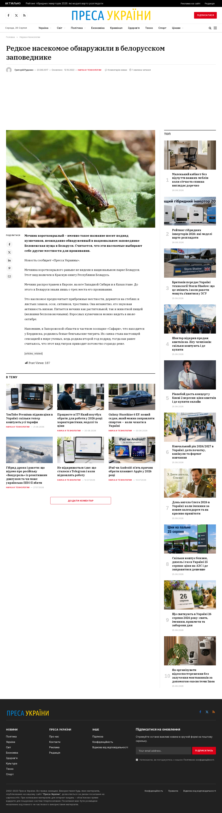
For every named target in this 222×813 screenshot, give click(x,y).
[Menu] (215, 28)
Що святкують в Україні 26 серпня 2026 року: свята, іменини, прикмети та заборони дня (191, 619)
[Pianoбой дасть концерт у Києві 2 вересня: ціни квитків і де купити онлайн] (190, 374)
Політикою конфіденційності (198, 759)
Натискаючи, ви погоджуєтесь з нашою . (177, 759)
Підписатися (205, 15)
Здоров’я (134, 27)
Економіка (98, 27)
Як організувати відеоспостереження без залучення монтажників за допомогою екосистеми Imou (193, 675)
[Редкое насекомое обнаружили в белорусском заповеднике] (80, 179)
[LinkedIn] (9, 260)
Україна (43, 27)
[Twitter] (9, 252)
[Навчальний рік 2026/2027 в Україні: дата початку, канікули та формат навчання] (190, 427)
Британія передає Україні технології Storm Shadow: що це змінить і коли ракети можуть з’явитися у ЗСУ (193, 287)
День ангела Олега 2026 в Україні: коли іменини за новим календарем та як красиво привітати (191, 507)
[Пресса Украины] (111, 15)
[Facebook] (9, 244)
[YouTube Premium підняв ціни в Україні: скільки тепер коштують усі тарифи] (29, 397)
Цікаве (176, 27)
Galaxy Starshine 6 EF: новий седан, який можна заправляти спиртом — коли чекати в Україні (132, 420)
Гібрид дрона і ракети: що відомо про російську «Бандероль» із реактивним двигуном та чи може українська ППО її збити (26, 475)
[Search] (210, 28)
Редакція (210, 3)
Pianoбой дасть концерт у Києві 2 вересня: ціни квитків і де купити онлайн (194, 397)
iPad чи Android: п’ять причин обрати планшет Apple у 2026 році (131, 471)
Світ (59, 27)
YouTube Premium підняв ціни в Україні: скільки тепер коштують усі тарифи (29, 418)
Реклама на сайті (190, 3)
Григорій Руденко (24, 70)
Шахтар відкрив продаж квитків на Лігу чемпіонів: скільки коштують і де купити (192, 343)
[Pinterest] (9, 268)
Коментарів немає (117, 70)
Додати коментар (80, 500)
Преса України (51, 794)
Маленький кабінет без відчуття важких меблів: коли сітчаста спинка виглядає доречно (190, 179)
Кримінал (116, 27)
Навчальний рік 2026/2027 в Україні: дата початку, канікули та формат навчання (193, 452)
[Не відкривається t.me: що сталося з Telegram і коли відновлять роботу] (80, 450)
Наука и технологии (89, 70)
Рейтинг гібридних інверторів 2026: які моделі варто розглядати (64, 3)
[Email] (9, 276)
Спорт (162, 27)
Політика (77, 27)
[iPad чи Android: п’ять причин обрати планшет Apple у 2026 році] (132, 450)
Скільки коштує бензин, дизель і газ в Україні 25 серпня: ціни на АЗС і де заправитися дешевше (190, 563)
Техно (149, 27)
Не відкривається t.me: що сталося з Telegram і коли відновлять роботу (76, 471)
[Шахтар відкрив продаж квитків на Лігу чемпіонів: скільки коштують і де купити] (190, 319)
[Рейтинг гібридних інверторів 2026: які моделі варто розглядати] (190, 211)
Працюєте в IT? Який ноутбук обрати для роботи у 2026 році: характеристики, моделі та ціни (80, 420)
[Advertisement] (111, 98)
